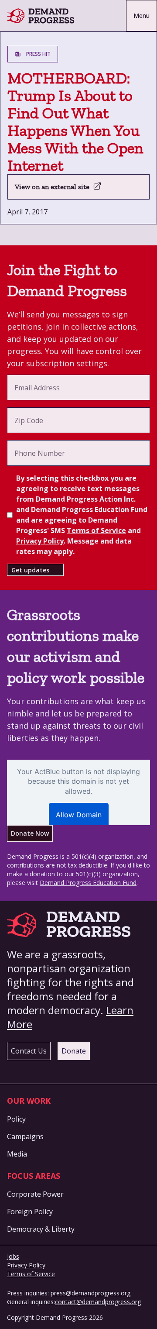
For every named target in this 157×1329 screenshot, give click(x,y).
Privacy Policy (40, 541)
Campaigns (25, 1136)
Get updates (30, 570)
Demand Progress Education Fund (88, 882)
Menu (141, 15)
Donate (73, 1051)
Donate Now (30, 833)
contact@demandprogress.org (98, 1302)
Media (17, 1154)
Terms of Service (96, 530)
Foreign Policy (30, 1211)
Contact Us (29, 1051)
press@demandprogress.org (90, 1293)
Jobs (13, 1256)
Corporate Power (35, 1194)
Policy (16, 1119)
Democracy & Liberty (41, 1229)
